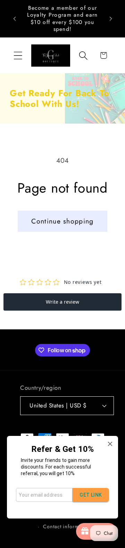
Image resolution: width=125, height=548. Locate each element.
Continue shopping (62, 221)
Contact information (67, 526)
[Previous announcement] (14, 18)
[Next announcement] (110, 18)
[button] (18, 55)
